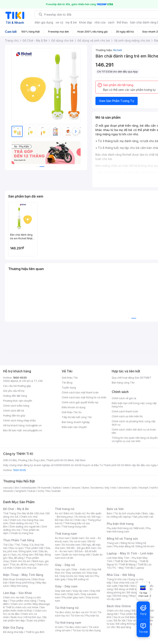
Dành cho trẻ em (20, 561)
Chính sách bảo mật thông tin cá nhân (84, 397)
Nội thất (124, 585)
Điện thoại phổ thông (22, 582)
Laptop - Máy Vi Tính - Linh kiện (130, 553)
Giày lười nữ (86, 576)
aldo (134, 487)
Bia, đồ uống (16, 557)
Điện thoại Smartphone (16, 579)
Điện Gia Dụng (13, 627)
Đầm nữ (68, 513)
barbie (57, 487)
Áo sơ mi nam (78, 541)
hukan (32, 490)
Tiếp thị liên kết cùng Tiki (77, 417)
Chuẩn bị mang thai (21, 533)
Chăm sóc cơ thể (21, 604)
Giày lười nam (63, 590)
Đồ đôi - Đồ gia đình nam (81, 548)
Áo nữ (58, 513)
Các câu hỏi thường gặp (17, 385)
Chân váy (80, 520)
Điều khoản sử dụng (73, 407)
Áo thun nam (62, 538)
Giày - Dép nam (66, 586)
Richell (117, 50)
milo (113, 487)
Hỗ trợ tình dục (32, 617)
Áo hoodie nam (71, 544)
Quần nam (78, 538)
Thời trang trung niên (74, 526)
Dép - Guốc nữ (80, 569)
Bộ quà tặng (124, 627)
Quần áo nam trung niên (76, 554)
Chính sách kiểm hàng (16, 405)
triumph (143, 487)
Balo (109, 513)
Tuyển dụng (69, 387)
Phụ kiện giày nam (73, 597)
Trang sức (113, 543)
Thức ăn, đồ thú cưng (22, 564)
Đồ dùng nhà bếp (13, 632)
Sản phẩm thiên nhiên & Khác (24, 609)
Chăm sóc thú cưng (118, 610)
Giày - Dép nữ (65, 565)
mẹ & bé (71, 22)
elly (107, 487)
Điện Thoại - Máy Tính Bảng (23, 575)
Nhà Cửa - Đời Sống (121, 575)
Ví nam (59, 627)
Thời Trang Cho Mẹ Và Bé (18, 513)
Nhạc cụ (134, 595)
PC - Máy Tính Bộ (123, 567)
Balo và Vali (115, 509)
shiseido (8, 490)
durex (85, 487)
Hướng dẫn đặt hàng (15, 395)
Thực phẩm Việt (34, 548)
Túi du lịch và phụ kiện (127, 513)
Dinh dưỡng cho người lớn (25, 526)
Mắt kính (139, 528)
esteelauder (28, 487)
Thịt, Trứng (21, 544)
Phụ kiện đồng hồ (124, 546)
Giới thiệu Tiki (70, 377)
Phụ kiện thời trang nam (129, 530)
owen (66, 487)
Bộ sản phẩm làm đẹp (24, 619)
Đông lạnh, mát (28, 551)
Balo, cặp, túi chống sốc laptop (130, 515)
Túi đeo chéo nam (76, 627)
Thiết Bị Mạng (127, 564)
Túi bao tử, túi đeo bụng (86, 630)
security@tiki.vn (32, 430)
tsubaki (56, 490)
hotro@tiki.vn (34, 425)
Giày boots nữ (68, 576)
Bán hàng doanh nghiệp (76, 422)
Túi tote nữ (77, 615)
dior (17, 487)
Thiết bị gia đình (35, 632)
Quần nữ (80, 513)
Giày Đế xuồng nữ (78, 579)
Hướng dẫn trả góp (14, 415)
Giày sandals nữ (75, 572)
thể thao (122, 22)
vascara (8, 487)
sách (111, 22)
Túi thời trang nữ (67, 607)
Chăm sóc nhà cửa (25, 567)
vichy (41, 490)
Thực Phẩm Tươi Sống (18, 540)
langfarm (21, 490)
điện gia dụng (44, 22)
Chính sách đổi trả (13, 410)
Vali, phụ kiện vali (143, 516)
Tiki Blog (67, 382)
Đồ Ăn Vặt (119, 620)
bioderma (97, 487)
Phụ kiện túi (92, 615)
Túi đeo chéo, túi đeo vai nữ (71, 612)
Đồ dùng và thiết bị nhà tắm (131, 589)
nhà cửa (100, 22)
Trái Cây (8, 544)
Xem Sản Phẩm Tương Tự (116, 101)
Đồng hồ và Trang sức (122, 538)
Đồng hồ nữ (127, 543)
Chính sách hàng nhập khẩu (19, 420)
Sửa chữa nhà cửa (124, 582)
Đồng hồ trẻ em (145, 546)
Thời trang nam (66, 533)
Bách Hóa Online (119, 606)
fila (48, 490)
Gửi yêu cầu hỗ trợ (13, 390)
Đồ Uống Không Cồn (128, 623)
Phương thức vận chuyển (17, 400)
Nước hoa (16, 617)
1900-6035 (20, 377)
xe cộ (59, 22)
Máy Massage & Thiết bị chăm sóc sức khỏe (26, 605)
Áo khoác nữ (82, 516)
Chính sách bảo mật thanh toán (80, 392)
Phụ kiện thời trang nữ (119, 528)
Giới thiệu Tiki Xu (71, 412)
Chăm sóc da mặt (13, 597)
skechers (124, 487)
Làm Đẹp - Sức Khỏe (17, 593)
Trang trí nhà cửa (117, 579)
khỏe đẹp (85, 22)
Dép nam (73, 594)
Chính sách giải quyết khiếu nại (80, 402)
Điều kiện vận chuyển (74, 427)
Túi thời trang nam (68, 622)
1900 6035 (19, 470)
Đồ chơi (39, 513)
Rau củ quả (16, 548)
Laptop (140, 567)
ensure (76, 487)
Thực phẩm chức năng (23, 600)
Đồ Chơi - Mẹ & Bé (16, 509)
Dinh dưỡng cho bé (21, 523)
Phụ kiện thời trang (120, 523)
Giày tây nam (80, 590)
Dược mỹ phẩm (36, 620)
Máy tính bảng (19, 585)
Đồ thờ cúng (120, 595)
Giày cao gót (62, 569)
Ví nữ (93, 612)
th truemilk (44, 487)
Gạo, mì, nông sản (22, 554)
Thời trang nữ (64, 509)
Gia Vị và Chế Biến (124, 617)
